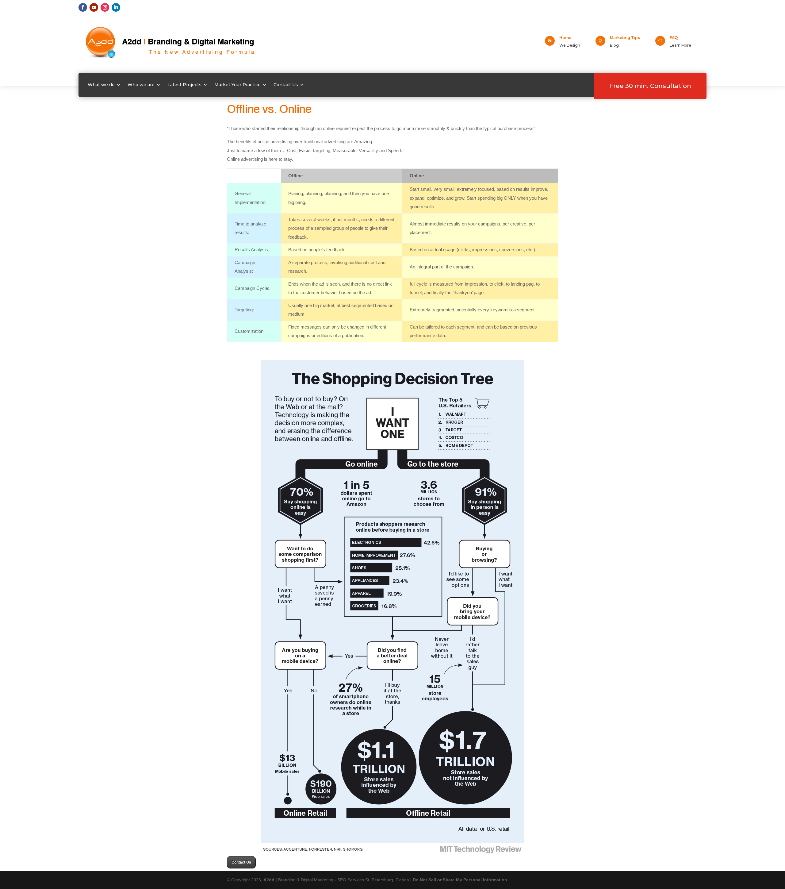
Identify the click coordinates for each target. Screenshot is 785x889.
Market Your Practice (237, 84)
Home (565, 37)
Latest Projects (184, 84)
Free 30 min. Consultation (650, 86)
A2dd (269, 879)
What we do (101, 84)
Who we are (141, 84)
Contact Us (286, 84)
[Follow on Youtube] (94, 7)
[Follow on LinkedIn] (116, 7)
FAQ (674, 37)
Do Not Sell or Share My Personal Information (460, 879)
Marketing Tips (625, 37)
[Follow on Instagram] (105, 7)
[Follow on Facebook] (82, 7)
